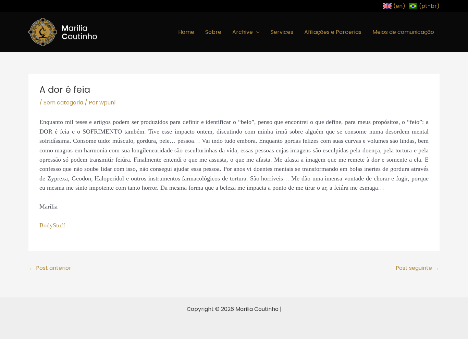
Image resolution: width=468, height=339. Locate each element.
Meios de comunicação (403, 32)
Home (186, 32)
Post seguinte (417, 268)
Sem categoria (63, 102)
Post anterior (50, 268)
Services (282, 32)
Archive (242, 32)
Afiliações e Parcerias (332, 32)
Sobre (213, 32)
